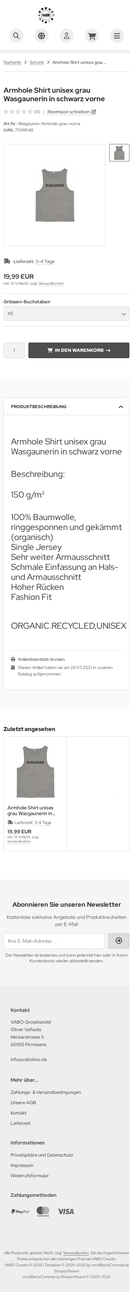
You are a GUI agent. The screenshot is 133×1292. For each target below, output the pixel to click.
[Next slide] (117, 793)
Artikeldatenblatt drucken (41, 659)
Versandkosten (51, 283)
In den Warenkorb (78, 350)
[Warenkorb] (92, 36)
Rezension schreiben (69, 112)
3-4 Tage (45, 261)
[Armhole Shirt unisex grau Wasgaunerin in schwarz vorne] (35, 771)
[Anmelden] (67, 36)
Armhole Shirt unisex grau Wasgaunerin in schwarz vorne (30, 810)
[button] (119, 152)
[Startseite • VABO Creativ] (66, 21)
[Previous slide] (15, 793)
